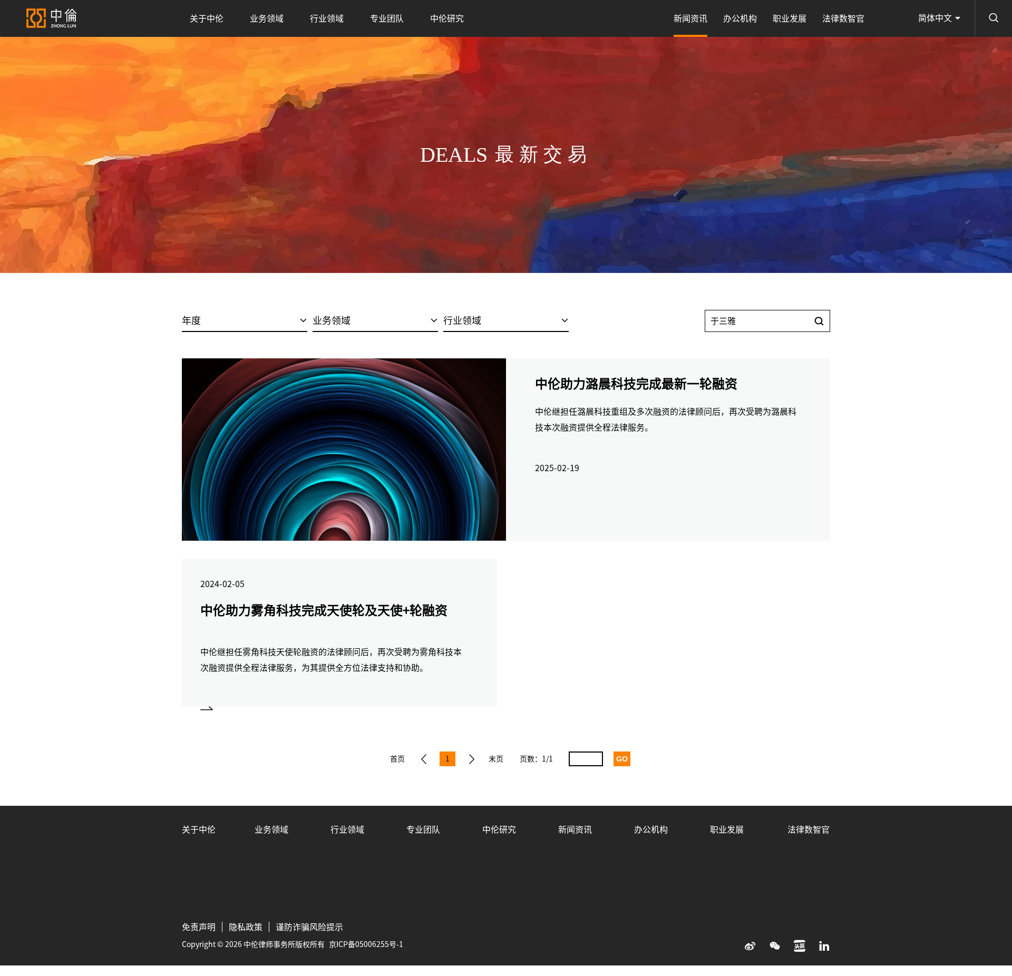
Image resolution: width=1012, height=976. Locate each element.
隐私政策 (245, 927)
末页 (496, 759)
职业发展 (789, 18)
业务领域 (267, 18)
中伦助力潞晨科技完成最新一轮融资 (636, 383)
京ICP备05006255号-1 (366, 944)
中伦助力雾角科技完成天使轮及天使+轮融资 (323, 610)
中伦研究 (447, 18)
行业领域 (327, 18)
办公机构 (740, 18)
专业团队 (387, 18)
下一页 (472, 758)
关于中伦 (206, 18)
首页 (397, 759)
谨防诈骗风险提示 (309, 927)
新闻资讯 (690, 18)
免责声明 (199, 927)
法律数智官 (843, 18)
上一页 (424, 758)
